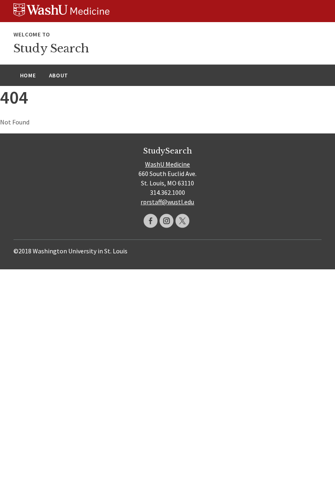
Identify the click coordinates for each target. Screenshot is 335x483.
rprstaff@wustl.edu (167, 202)
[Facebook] (150, 221)
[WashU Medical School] (167, 11)
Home (28, 75)
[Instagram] (166, 221)
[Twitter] (182, 221)
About (59, 75)
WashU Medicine (167, 164)
